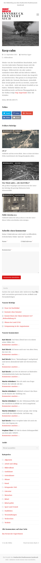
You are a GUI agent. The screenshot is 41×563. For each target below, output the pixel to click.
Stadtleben (9, 511)
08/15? (4, 151)
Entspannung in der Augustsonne (16, 326)
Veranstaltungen (11, 515)
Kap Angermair (21, 93)
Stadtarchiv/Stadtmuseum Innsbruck (25, 557)
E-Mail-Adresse (27, 241)
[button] (6, 113)
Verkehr (18, 131)
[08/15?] (20, 139)
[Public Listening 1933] (20, 203)
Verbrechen (9, 519)
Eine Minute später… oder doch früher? (16, 183)
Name (4, 241)
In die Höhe (7, 543)
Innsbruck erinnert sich (13, 16)
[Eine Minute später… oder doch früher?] (20, 171)
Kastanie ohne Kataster (13, 312)
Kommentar (7, 250)
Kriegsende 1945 (11, 487)
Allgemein (8, 460)
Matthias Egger (26, 54)
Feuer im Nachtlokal (11, 308)
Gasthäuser (19, 195)
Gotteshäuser (9, 475)
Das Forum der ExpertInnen (12, 534)
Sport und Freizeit (11, 507)
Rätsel (7, 499)
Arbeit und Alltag (11, 464)
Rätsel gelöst (9, 503)
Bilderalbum (8, 57)
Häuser (18, 163)
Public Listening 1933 (9, 215)
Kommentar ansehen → (11, 345)
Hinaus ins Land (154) (12, 322)
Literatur (8, 491)
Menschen (8, 495)
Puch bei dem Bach (30, 543)
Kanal (7, 483)
